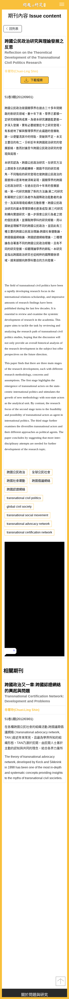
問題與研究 (34, 5)
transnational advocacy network (28, 523)
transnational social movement (27, 515)
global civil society (19, 506)
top (60, 981)
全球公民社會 (41, 472)
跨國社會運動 (16, 480)
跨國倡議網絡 (41, 480)
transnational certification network (29, 532)
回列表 (13, 28)
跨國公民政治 (16, 472)
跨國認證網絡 (16, 489)
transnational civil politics (24, 498)
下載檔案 (36, 80)
